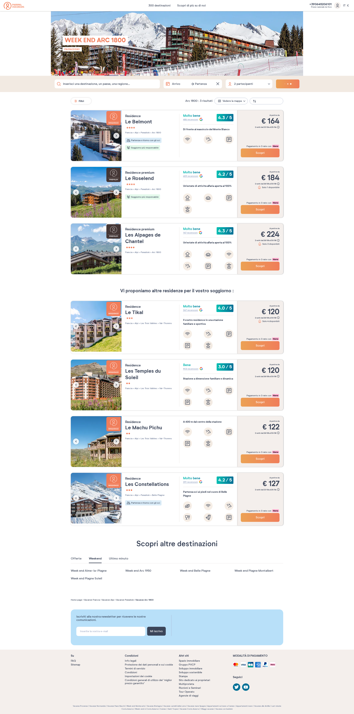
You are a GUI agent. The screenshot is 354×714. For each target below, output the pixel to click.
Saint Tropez (173, 709)
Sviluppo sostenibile (190, 672)
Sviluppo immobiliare (190, 668)
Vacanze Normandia (97, 706)
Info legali (130, 660)
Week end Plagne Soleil (86, 578)
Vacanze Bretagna (154, 706)
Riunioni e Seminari (190, 687)
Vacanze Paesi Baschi (116, 706)
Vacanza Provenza (80, 706)
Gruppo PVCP (187, 664)
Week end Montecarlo (135, 706)
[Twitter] (236, 687)
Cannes (163, 709)
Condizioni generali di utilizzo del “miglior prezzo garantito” (148, 682)
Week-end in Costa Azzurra (146, 709)
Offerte (76, 558)
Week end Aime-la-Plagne (89, 571)
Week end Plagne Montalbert (254, 571)
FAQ (73, 660)
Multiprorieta (186, 684)
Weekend (95, 558)
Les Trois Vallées (148, 323)
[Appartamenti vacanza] (14, 6)
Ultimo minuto (118, 558)
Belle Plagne (157, 495)
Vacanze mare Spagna (196, 706)
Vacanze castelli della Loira (174, 706)
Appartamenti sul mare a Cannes (221, 706)
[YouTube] (245, 687)
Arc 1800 (156, 132)
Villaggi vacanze (207, 709)
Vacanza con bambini (223, 709)
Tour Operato (186, 691)
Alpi (136, 132)
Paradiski (72, 49)
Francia (128, 132)
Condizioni (131, 672)
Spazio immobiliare (189, 660)
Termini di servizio (135, 668)
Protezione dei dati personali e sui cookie (149, 664)
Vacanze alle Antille (262, 706)
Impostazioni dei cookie (138, 676)
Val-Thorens (165, 323)
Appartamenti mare (244, 706)
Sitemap (75, 664)
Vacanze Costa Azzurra (189, 709)
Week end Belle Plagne (195, 571)
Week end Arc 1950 (138, 571)
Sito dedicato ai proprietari (194, 680)
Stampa (183, 676)
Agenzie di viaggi (188, 695)
